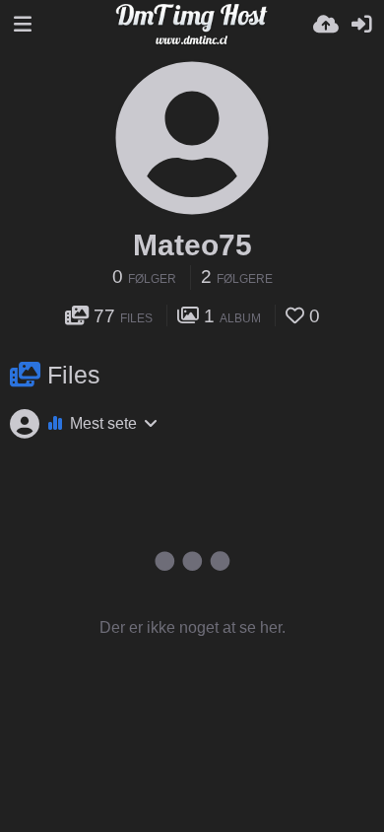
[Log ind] (361, 24)
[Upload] (326, 24)
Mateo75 (192, 245)
